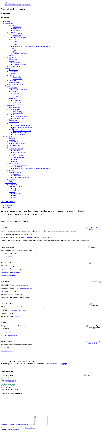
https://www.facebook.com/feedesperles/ (12, 269)
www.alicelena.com (12, 335)
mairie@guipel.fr (10, 381)
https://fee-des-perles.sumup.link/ (10, 272)
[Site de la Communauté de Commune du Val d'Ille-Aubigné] (17, 425)
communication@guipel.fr (59, 364)
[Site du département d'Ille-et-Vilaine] (41, 425)
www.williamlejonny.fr (7, 351)
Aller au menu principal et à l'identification (18, 5)
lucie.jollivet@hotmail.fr (7, 256)
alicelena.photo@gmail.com (9, 332)
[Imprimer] (8, 205)
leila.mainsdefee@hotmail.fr (19, 310)
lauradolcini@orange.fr (25, 288)
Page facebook (5, 291)
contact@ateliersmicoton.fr (28, 237)
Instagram (13, 291)
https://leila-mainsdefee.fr (14, 316)
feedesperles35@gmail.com (9, 275)
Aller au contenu (10, 3)
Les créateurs (8, 201)
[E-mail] (8, 207)
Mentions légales (30, 428)
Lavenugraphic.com (14, 429)
